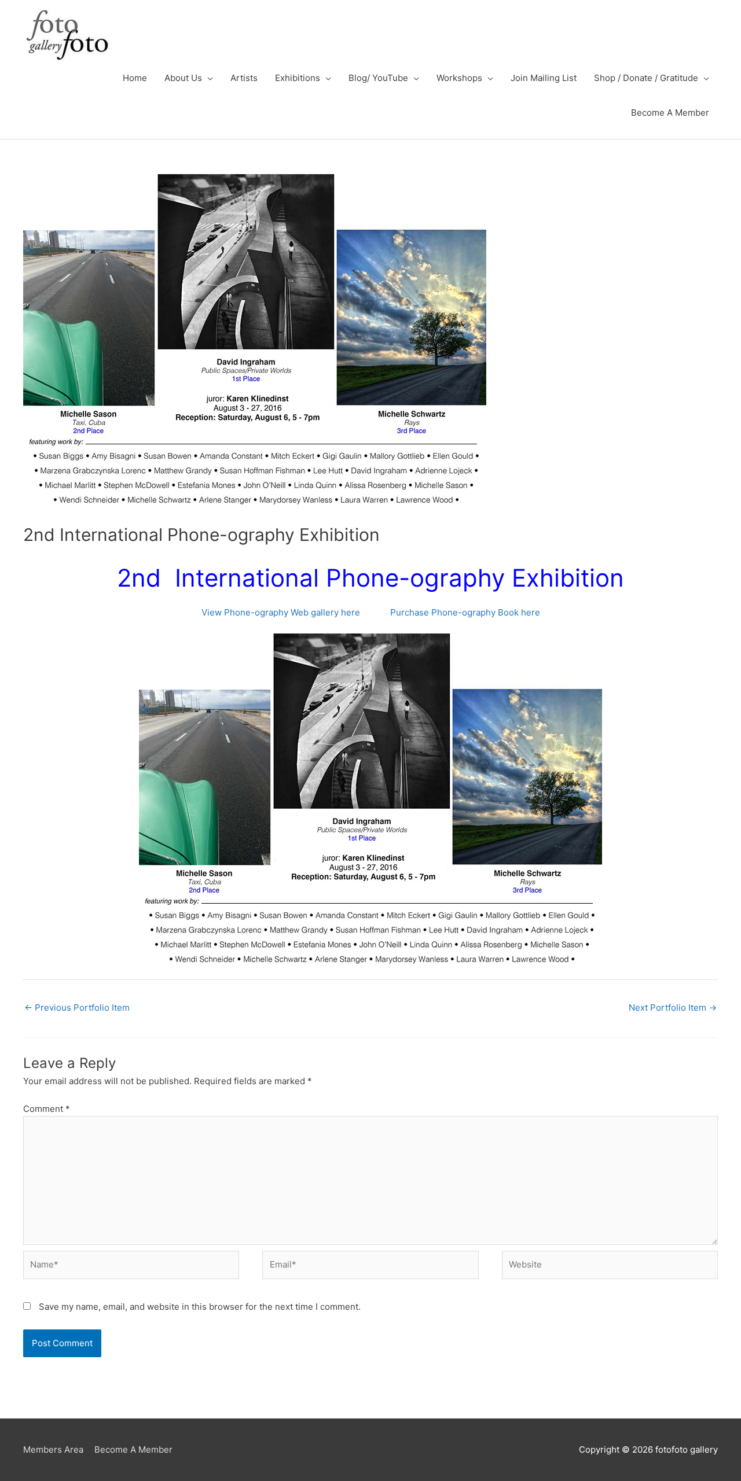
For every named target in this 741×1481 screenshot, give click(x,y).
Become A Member (670, 112)
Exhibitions (297, 77)
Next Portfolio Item (673, 1007)
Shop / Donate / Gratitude (646, 77)
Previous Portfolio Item (77, 1007)
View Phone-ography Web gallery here (281, 612)
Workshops (459, 77)
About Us (183, 77)
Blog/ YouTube (378, 77)
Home (135, 77)
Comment (46, 1108)
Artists (244, 77)
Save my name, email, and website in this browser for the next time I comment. (200, 1306)
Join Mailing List (544, 77)
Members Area (53, 1449)
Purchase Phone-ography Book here (465, 612)
